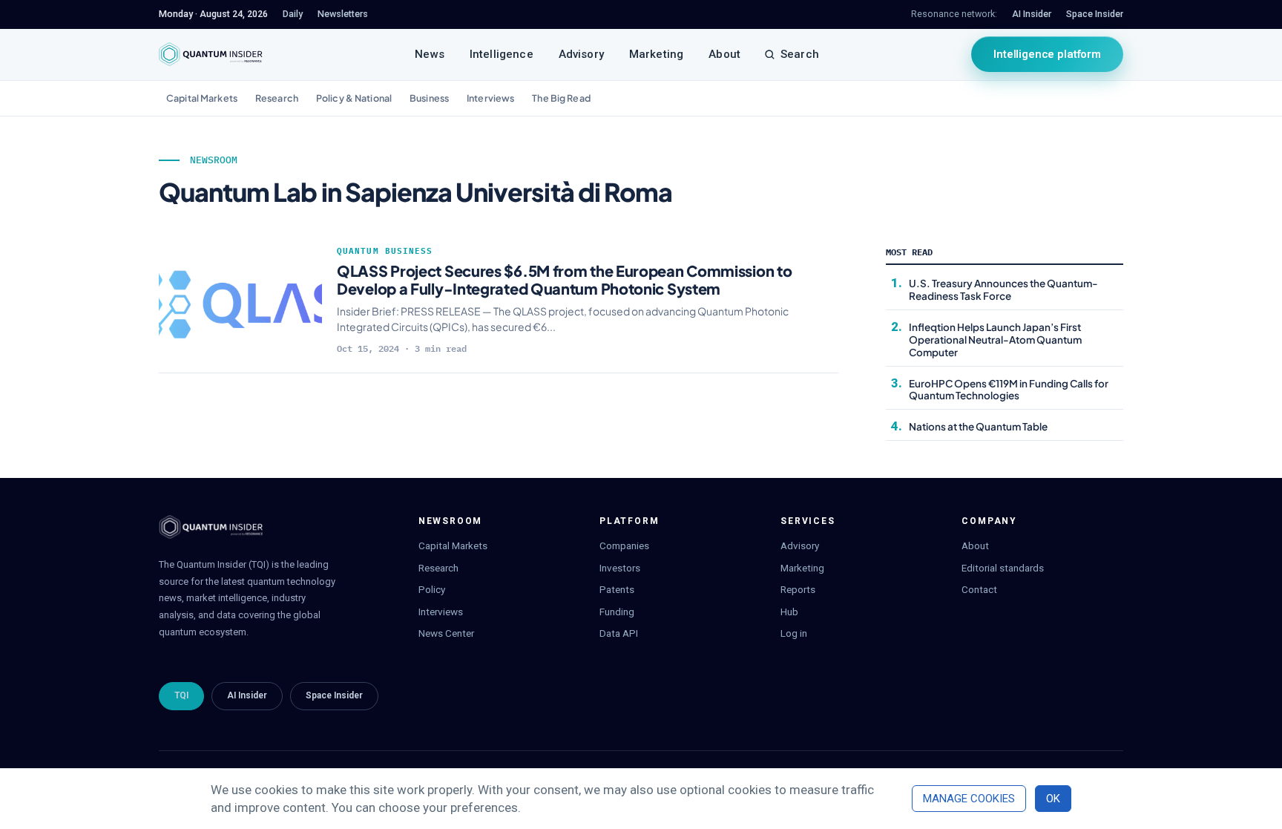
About (724, 54)
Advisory (581, 54)
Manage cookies (969, 798)
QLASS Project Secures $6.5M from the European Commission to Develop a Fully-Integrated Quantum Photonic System (564, 279)
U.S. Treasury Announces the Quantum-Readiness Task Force (1003, 289)
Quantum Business (385, 251)
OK (1053, 798)
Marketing (656, 54)
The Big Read (561, 98)
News (429, 54)
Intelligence (501, 54)
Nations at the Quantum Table (978, 426)
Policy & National (354, 98)
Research (276, 98)
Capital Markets (201, 98)
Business (429, 98)
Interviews (490, 98)
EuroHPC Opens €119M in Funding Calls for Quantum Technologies (1008, 389)
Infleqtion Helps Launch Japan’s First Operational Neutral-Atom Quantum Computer (995, 339)
